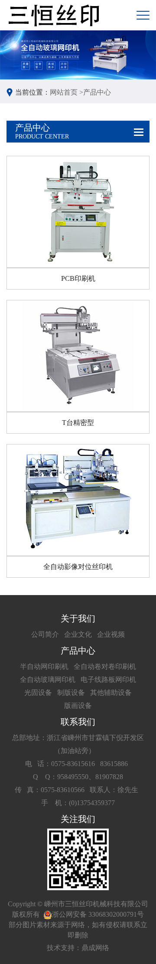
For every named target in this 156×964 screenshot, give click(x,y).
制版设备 (71, 692)
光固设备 (38, 692)
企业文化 (78, 634)
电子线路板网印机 (108, 679)
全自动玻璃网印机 (47, 679)
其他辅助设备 (111, 692)
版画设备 (78, 705)
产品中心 (97, 92)
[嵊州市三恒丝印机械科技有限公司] (53, 15)
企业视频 (111, 634)
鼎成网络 (95, 947)
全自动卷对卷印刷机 (105, 666)
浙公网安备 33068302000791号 (98, 914)
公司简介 (45, 634)
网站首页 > (66, 92)
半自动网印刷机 (44, 666)
